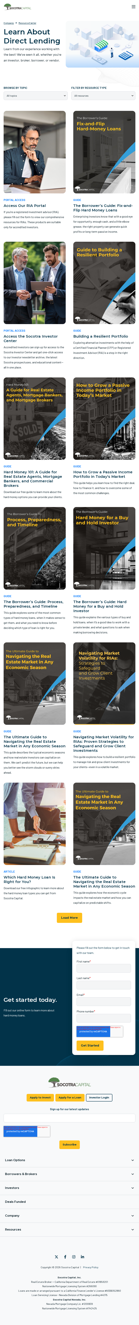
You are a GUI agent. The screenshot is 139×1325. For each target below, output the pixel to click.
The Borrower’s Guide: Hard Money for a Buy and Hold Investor (100, 606)
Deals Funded (15, 1202)
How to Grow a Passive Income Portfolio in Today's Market (102, 474)
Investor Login (99, 1097)
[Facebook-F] (65, 1257)
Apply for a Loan (70, 1097)
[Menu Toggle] (133, 6)
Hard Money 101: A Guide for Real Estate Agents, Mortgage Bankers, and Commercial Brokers (33, 479)
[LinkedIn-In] (83, 1257)
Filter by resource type (89, 87)
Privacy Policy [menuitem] (90, 1267)
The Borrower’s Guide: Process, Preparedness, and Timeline (33, 604)
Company (9, 23)
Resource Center (27, 23)
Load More (69, 917)
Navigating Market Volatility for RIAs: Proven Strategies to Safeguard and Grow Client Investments (103, 744)
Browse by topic (15, 87)
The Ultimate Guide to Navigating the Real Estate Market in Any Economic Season (35, 741)
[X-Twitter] (56, 1257)
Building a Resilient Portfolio (100, 336)
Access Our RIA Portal (25, 205)
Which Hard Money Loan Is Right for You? (29, 879)
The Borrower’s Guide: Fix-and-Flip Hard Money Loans (103, 207)
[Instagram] (74, 1257)
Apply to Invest (40, 1097)
